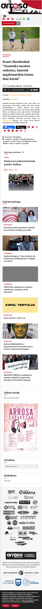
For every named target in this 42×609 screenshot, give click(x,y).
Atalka (6, 157)
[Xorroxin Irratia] (25, 538)
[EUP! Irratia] (34, 507)
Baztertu (15, 605)
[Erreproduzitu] (5, 90)
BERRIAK (6, 56)
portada (25, 143)
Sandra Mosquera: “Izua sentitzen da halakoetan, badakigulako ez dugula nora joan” (19, 258)
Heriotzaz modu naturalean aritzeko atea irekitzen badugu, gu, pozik (19, 229)
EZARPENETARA (28, 602)
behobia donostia (26, 139)
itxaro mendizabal (24, 141)
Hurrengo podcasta (12, 152)
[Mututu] (31, 90)
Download (28, 95)
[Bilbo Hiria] (24, 502)
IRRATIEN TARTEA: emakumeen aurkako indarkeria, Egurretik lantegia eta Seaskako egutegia (18, 377)
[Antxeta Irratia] (27, 492)
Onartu (6, 605)
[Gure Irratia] (9, 512)
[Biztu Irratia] (35, 502)
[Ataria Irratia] (29, 497)
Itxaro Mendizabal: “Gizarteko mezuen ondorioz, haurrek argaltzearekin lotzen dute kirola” (18, 70)
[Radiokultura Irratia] (28, 528)
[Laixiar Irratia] (15, 523)
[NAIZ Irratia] (27, 523)
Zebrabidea (7, 55)
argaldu (16, 139)
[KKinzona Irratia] (28, 517)
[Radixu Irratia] (10, 533)
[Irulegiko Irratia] (12, 517)
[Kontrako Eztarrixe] (9, 523)
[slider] (36, 90)
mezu (11, 143)
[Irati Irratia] (35, 512)
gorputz (6, 141)
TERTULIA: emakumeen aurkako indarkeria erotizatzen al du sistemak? (18, 289)
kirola (5, 143)
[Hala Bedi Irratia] (23, 512)
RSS (17, 99)
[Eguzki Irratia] (9, 507)
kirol (34, 141)
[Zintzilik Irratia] (21, 543)
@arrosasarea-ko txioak (11, 398)
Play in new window (16, 95)
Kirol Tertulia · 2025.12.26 (14, 318)
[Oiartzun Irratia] (13, 528)
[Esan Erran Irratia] (23, 507)
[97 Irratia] (13, 492)
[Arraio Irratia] (15, 497)
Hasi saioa (7, 481)
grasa (13, 141)
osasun (18, 143)
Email (12, 99)
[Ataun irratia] (10, 502)
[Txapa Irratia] (33, 533)
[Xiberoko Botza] (12, 538)
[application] (21, 90)
